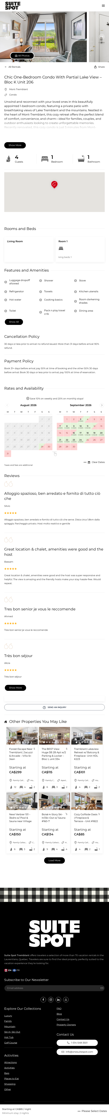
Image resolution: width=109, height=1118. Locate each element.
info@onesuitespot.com (79, 1051)
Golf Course (10, 1042)
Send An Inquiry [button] (56, 707)
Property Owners (66, 1024)
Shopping (9, 1084)
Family (8, 1021)
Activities (11, 1055)
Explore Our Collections (22, 1009)
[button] (103, 5)
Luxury (8, 1015)
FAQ (59, 1008)
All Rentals (14, 67)
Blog (59, 1014)
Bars (6, 1073)
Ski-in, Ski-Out (12, 1032)
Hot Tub (8, 1037)
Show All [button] (14, 322)
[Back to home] (12, 5)
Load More (54, 860)
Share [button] (101, 67)
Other (7, 1089)
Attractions (10, 1062)
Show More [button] (15, 145)
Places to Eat (11, 1078)
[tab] (11, 742)
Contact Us (63, 1019)
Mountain (9, 1026)
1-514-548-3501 (79, 1042)
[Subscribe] (102, 988)
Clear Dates (98, 462)
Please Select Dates (94, 1111)
